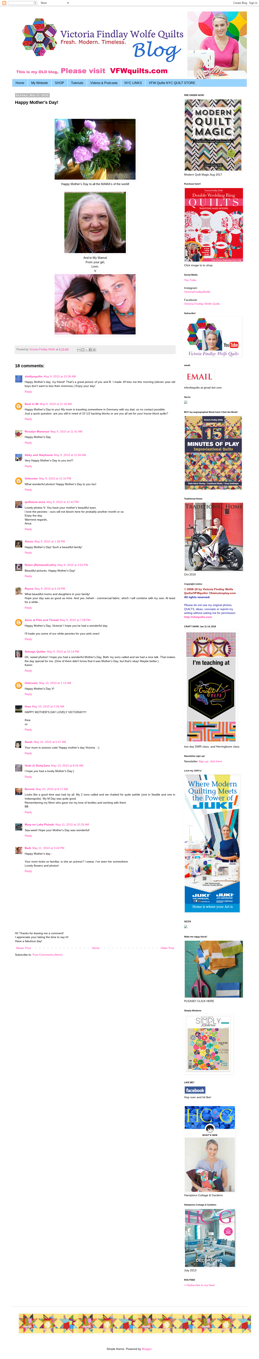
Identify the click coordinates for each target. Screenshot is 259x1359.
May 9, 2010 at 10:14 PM (63, 651)
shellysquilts (33, 376)
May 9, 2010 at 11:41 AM (66, 431)
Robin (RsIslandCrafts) (40, 565)
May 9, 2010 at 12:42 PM (63, 502)
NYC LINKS (133, 83)
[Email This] (79, 350)
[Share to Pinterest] (94, 350)
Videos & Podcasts (104, 83)
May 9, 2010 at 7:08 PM (75, 620)
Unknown (31, 478)
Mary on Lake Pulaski (39, 824)
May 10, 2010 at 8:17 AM (52, 789)
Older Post (167, 948)
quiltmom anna (35, 502)
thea (28, 706)
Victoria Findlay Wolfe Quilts (202, 303)
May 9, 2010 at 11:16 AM (56, 404)
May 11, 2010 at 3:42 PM (48, 848)
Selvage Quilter (35, 651)
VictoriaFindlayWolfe (197, 291)
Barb (28, 848)
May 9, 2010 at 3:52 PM (72, 565)
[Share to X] (87, 350)
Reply (28, 391)
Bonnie (30, 789)
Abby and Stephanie (39, 455)
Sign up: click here (210, 761)
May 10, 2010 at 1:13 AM (55, 683)
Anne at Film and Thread (42, 620)
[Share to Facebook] (90, 350)
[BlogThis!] (83, 350)
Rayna (29, 588)
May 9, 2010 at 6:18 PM (50, 588)
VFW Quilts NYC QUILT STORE (172, 83)
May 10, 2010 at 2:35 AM (48, 706)
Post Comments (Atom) (48, 954)
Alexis (29, 541)
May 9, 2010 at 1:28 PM (49, 541)
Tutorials (77, 83)
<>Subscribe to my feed (199, 1285)
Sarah (29, 741)
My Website (39, 83)
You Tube (190, 280)
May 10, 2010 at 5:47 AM (50, 741)
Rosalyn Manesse (37, 431)
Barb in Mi (32, 404)
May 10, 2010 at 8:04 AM (67, 765)
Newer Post (23, 948)
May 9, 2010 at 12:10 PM (55, 478)
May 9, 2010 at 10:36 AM (60, 376)
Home (20, 83)
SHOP (59, 83)
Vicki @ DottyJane (37, 765)
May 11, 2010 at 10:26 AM (72, 824)
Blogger (147, 1348)
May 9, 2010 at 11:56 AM (70, 455)
